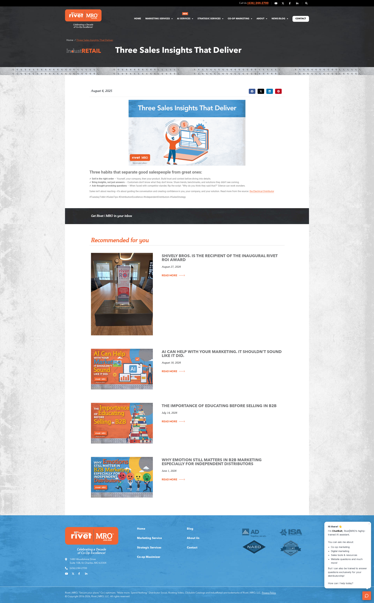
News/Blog (278, 19)
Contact (300, 19)
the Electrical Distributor (262, 191)
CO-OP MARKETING (238, 19)
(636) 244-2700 (258, 3)
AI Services (183, 19)
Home (137, 19)
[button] (305, 3)
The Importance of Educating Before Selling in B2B (219, 406)
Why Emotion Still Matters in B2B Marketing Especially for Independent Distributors (212, 462)
